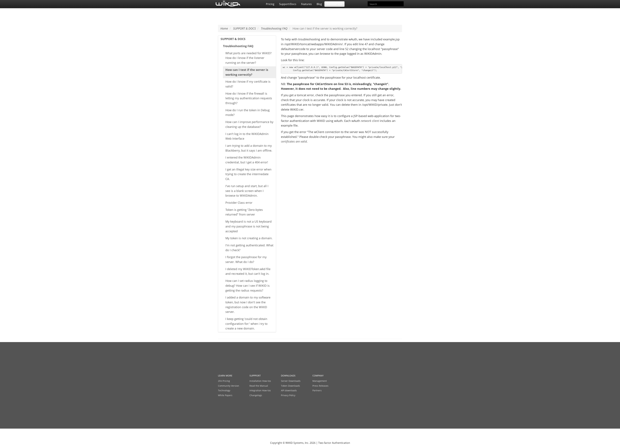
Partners (317, 390)
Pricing (270, 4)
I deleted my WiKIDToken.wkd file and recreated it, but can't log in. (247, 271)
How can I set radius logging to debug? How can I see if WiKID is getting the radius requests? (247, 285)
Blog (319, 4)
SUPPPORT (255, 375)
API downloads (289, 390)
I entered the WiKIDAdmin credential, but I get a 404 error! (246, 159)
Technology (224, 390)
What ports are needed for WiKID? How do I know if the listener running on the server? (248, 58)
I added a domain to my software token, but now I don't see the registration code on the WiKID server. (247, 304)
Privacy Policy (288, 395)
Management (319, 380)
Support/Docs (287, 4)
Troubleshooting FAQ (238, 46)
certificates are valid (294, 141)
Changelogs (255, 395)
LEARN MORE (225, 375)
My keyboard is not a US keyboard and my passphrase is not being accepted (248, 226)
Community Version (228, 385)
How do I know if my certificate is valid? (247, 84)
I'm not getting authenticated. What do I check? (249, 247)
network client (370, 121)
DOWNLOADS (288, 375)
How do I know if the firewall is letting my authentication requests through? (248, 98)
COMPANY (318, 375)
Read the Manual (258, 385)
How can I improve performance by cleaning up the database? (249, 124)
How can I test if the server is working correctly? (246, 72)
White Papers (225, 395)
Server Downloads (290, 380)
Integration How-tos (260, 390)
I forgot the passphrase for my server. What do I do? (246, 259)
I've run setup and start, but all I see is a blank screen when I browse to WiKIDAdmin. (246, 190)
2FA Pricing (224, 380)
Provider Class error (238, 203)
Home (224, 28)
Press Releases (320, 385)
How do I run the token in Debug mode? (247, 112)
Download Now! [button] (334, 3)
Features (306, 4)
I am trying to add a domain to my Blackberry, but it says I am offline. (248, 148)
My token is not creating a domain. (249, 238)
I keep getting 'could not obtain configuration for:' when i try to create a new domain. (246, 323)
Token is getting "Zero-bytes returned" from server (244, 212)
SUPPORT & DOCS (233, 39)
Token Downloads (290, 385)
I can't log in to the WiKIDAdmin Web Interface (247, 136)
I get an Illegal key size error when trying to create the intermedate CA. (248, 174)
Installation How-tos (260, 380)
